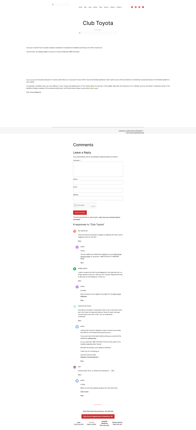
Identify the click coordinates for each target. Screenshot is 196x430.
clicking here (92, 338)
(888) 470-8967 (91, 424)
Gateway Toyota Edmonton (89, 357)
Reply (79, 241)
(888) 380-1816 (117, 424)
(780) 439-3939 (78, 424)
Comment (77, 160)
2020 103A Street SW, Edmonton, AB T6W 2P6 (98, 411)
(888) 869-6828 (104, 425)
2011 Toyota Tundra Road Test (135, 132)
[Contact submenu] (121, 7)
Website (75, 195)
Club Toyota (30, 80)
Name (75, 179)
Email (75, 187)
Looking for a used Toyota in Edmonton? (130, 130)
